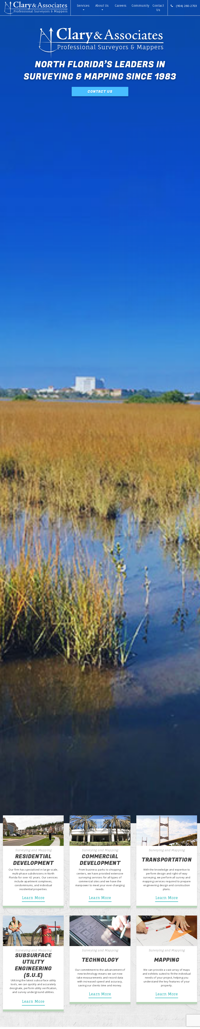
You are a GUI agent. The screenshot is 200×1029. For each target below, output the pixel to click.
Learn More (33, 898)
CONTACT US (100, 91)
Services (83, 5)
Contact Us (158, 8)
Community (140, 5)
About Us (102, 5)
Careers (120, 5)
